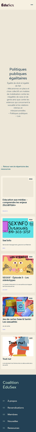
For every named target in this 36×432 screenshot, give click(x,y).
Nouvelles (13, 421)
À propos (12, 401)
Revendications (16, 407)
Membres (13, 414)
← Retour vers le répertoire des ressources (15, 167)
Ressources (13, 428)
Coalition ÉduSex (7, 5)
